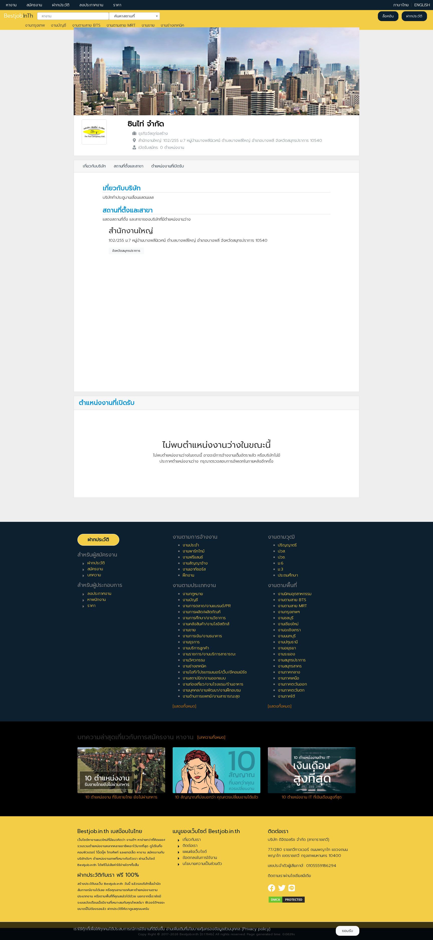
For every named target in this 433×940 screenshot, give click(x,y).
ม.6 (280, 563)
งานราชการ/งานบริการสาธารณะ (209, 654)
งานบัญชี (58, 25)
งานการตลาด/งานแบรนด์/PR (207, 606)
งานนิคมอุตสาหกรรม (294, 594)
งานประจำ (191, 545)
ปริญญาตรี (287, 545)
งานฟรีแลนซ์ (193, 557)
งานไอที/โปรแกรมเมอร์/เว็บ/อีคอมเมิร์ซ (215, 672)
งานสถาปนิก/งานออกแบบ (204, 678)
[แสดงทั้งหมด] (184, 706)
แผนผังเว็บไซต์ (195, 852)
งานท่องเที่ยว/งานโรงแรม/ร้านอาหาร (213, 684)
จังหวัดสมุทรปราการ (126, 250)
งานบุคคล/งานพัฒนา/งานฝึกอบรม (212, 690)
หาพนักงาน (96, 600)
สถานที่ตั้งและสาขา (128, 166)
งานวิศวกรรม (194, 660)
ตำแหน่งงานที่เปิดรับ (167, 166)
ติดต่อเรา (190, 846)
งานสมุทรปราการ (292, 660)
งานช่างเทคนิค (172, 25)
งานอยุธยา (287, 648)
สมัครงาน (34, 5)
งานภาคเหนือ (288, 678)
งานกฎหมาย (193, 594)
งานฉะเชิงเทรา (289, 630)
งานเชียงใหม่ (288, 624)
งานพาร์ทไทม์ (193, 551)
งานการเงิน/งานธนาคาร (202, 636)
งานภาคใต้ (286, 696)
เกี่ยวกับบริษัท (94, 166)
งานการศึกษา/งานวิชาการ (204, 618)
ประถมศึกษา (288, 575)
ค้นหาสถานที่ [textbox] (131, 16)
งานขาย (148, 25)
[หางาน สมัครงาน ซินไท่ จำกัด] (94, 132)
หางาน (11, 5)
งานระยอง (286, 654)
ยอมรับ (347, 930)
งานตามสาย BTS (86, 25)
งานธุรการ (191, 642)
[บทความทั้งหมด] (211, 737)
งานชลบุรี (285, 618)
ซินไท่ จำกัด (146, 124)
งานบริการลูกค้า (196, 648)
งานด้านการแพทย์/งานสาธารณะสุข (211, 696)
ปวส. (282, 551)
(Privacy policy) (256, 929)
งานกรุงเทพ (35, 25)
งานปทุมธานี (288, 642)
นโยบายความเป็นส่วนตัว (202, 864)
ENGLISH (422, 5)
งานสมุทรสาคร (290, 666)
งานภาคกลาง (289, 672)
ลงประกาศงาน (91, 5)
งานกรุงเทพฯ (289, 612)
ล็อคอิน (388, 16)
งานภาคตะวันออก (292, 684)
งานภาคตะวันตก (291, 690)
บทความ (94, 575)
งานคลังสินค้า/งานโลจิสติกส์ (206, 624)
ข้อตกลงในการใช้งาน (200, 858)
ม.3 (280, 569)
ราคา (117, 5)
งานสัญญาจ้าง (195, 563)
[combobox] (73, 16)
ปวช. (282, 557)
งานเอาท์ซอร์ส (194, 569)
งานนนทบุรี (287, 636)
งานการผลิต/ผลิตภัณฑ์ (202, 612)
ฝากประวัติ (60, 5)
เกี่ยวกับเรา (192, 840)
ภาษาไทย (401, 5)
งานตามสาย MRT (121, 25)
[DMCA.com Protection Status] (286, 899)
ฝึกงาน (188, 575)
